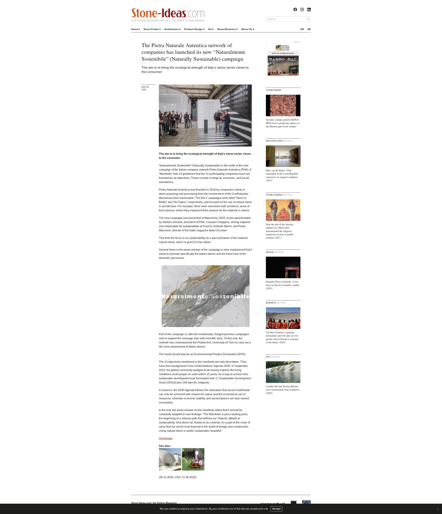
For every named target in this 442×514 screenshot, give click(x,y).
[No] (437, 509)
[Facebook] (295, 9)
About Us (246, 29)
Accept (276, 508)
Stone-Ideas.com (168, 13)
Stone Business (226, 29)
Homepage (165, 438)
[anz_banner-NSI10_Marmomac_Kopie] (283, 60)
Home (134, 29)
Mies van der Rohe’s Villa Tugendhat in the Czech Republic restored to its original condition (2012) (282, 175)
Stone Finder (151, 29)
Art (210, 29)
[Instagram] (302, 9)
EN (302, 29)
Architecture (171, 29)
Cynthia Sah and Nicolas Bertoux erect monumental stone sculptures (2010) (282, 390)
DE (309, 29)
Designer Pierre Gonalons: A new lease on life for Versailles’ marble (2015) (282, 285)
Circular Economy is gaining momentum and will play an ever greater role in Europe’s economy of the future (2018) (282, 337)
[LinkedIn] (309, 9)
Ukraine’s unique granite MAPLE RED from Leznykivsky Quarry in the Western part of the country (283, 123)
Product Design (193, 29)
